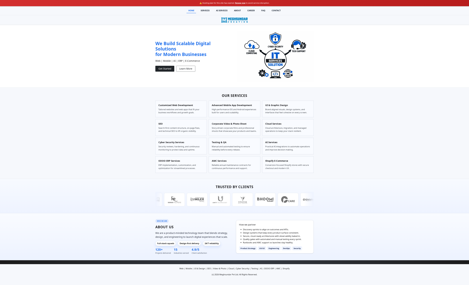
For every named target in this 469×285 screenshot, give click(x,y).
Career (251, 10)
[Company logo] (234, 19)
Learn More (185, 68)
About (237, 10)
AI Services (222, 10)
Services (205, 10)
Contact (276, 10)
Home (191, 10)
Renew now (240, 3)
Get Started (164, 68)
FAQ (263, 10)
